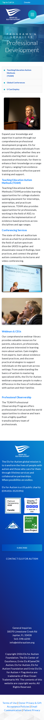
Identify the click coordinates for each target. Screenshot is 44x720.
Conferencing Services (14, 230)
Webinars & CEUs (11, 331)
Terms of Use (9, 702)
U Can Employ (13, 89)
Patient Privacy (31, 710)
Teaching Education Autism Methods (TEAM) (19, 73)
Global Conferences (16, 82)
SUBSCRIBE (22, 548)
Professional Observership (16, 397)
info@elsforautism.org (22, 642)
